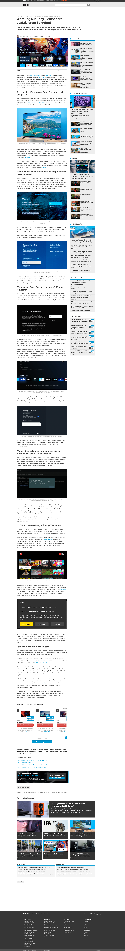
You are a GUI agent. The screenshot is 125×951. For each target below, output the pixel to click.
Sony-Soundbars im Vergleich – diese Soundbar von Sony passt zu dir (81, 256)
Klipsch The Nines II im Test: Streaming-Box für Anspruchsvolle (31, 873)
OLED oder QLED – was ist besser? (80, 310)
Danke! (85, 924)
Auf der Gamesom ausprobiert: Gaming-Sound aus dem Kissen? (71, 867)
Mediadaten (26, 950)
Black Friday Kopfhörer (29, 935)
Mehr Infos (19, 793)
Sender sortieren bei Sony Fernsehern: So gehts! (32, 767)
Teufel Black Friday (28, 941)
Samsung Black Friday (29, 943)
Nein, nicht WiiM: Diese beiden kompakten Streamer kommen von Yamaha (73, 875)
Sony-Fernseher (34, 75)
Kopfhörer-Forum (68, 932)
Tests (24, 0)
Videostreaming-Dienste (49, 935)
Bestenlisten (29, 0)
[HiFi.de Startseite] (27, 5)
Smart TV (31, 16)
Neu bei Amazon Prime (49, 929)
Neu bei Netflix (47, 924)
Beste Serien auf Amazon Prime (51, 926)
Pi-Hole (36, 663)
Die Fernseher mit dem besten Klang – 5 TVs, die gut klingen (81, 271)
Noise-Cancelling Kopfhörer (30, 930)
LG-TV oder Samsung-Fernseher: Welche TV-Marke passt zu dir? (82, 307)
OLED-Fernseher (28, 924)
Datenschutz (34, 950)
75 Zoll (33, 923)
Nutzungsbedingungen (45, 950)
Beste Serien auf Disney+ (50, 930)
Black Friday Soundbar (29, 937)
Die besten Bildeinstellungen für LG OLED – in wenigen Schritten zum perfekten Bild (82, 292)
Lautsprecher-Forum (69, 930)
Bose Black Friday (28, 940)
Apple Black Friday (28, 946)
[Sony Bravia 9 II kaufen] (25, 714)
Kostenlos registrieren (69, 921)
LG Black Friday (28, 944)
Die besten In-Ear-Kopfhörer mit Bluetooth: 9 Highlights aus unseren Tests (81, 266)
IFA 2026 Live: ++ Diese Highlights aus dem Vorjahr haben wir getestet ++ (73, 869)
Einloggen (66, 923)
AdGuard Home (46, 663)
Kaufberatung (40, 0)
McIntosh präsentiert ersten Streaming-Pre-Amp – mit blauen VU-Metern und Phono (75, 873)
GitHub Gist (43, 683)
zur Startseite (24, 787)
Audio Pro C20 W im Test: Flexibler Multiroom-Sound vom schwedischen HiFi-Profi (35, 875)
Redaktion (86, 921)
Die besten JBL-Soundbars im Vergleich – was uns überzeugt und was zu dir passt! (82, 252)
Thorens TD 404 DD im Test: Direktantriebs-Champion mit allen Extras (32, 869)
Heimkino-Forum (68, 929)
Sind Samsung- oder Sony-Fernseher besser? (81, 287)
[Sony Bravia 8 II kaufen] (45, 714)
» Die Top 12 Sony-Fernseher (42, 742)
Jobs (85, 926)
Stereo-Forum (67, 926)
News (35, 0)
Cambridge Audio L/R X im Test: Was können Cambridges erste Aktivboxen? (34, 867)
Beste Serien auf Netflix (49, 921)
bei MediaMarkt (25, 725)
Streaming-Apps (29, 157)
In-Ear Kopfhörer (28, 929)
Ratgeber (47, 0)
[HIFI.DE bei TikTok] (98, 1)
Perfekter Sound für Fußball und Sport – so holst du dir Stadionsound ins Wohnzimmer (81, 246)
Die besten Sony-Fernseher (25, 762)
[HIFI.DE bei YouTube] (94, 1)
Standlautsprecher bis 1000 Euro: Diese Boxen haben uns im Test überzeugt (82, 260)
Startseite (20, 16)
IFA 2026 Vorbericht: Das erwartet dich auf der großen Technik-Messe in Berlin (74, 871)
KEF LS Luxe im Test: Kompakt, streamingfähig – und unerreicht (31, 871)
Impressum (98, 950)
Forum (51, 0)
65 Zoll (29, 923)
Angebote (86, 935)
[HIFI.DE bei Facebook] (101, 1)
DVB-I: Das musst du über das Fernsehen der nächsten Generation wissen (82, 302)
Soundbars (26, 926)
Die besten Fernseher (29, 921)
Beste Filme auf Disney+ (49, 932)
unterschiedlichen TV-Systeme (35, 102)
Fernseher (26, 16)
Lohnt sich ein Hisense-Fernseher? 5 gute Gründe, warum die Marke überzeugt (81, 297)
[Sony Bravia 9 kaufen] (65, 714)
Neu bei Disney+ (48, 934)
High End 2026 (64, 0)
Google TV (41, 77)
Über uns (86, 923)
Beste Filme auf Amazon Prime (51, 927)
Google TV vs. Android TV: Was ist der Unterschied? (32, 765)
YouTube (43, 167)
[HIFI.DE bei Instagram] (96, 1)
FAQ (65, 924)
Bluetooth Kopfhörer (29, 927)
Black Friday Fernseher (29, 934)
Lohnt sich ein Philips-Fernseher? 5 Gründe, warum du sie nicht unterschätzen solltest (80, 282)
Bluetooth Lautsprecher (29, 932)
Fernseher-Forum (68, 927)
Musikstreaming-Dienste (49, 937)
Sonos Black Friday (28, 938)
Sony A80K (48, 75)
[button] (65, 737)
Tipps (85, 934)
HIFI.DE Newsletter (21, 771)
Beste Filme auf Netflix (49, 923)
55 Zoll (26, 923)
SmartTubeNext (48, 539)
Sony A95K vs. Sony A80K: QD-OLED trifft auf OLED (32, 760)
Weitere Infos (27, 731)
